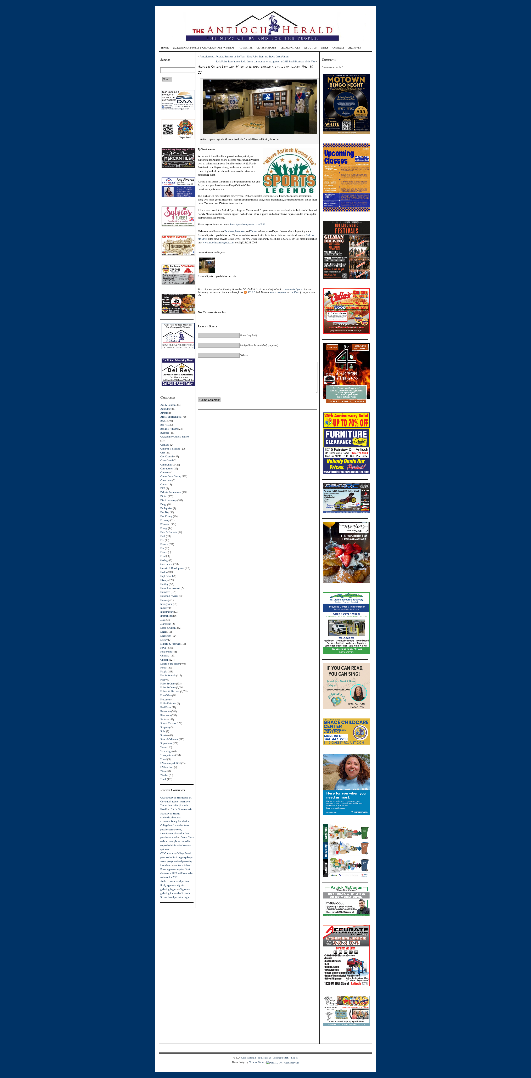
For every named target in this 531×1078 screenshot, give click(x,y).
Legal (163, 631)
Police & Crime (167, 683)
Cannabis (164, 444)
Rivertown (165, 715)
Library (164, 639)
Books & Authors (169, 428)
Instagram (240, 231)
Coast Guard (166, 460)
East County (166, 516)
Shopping (165, 727)
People (163, 671)
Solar (163, 731)
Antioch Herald (248, 1057)
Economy (165, 520)
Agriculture (166, 408)
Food (163, 556)
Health (163, 572)
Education (165, 524)
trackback (295, 292)
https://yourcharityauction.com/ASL (247, 224)
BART (163, 420)
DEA (162, 488)
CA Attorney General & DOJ (174, 436)
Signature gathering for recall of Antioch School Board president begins (175, 893)
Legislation (165, 635)
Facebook (229, 231)
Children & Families (170, 448)
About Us (310, 47)
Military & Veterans (170, 643)
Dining (163, 496)
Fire (162, 548)
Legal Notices (290, 47)
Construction (166, 468)
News (163, 647)
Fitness (163, 552)
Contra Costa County (170, 476)
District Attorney (168, 500)
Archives (354, 47)
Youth (163, 779)
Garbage (164, 560)
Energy (163, 528)
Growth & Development (172, 568)
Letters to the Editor (170, 663)
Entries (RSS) (264, 1057)
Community (166, 464)
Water (163, 771)
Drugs (163, 504)
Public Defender (168, 703)
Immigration (166, 604)
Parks (163, 667)
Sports (163, 735)
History (164, 580)
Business (164, 432)
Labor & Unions (168, 627)
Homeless (165, 592)
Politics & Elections (170, 691)
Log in (294, 1057)
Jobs (162, 620)
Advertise (245, 47)
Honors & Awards (169, 595)
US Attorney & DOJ (170, 763)
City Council (166, 456)
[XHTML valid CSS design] (282, 1062)
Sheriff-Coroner (168, 723)
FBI (162, 540)
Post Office (166, 695)
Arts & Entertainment (170, 416)
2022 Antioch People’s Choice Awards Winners (204, 47)
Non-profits (166, 651)
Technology (166, 751)
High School (166, 576)
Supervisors (166, 743)
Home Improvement (170, 588)
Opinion (164, 659)
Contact (338, 47)
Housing (164, 600)
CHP (162, 452)
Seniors (164, 719)
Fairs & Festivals (168, 532)
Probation (165, 699)
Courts (163, 484)
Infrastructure (167, 611)
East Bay (164, 512)
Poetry (163, 679)
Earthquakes (166, 508)
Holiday (164, 584)
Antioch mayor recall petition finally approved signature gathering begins (174, 885)
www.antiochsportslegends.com (218, 242)
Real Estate (165, 707)
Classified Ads (266, 47)
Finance (164, 544)
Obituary (164, 655)
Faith (162, 536)
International (166, 615)
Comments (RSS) (281, 1057)
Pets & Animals (168, 675)
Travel (163, 759)
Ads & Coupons (168, 404)
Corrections (166, 480)
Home (165, 47)
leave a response (277, 292)
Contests (164, 472)
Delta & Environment (170, 492)
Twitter (253, 231)
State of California (169, 739)
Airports (164, 412)
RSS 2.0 (251, 292)
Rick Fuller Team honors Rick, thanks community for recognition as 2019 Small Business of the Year (265, 61)
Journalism (165, 623)
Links (324, 47)
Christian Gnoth (256, 1062)
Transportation (167, 755)
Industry (164, 607)
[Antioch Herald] (265, 42)
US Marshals (166, 767)
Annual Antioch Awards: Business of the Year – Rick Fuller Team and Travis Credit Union (244, 56)
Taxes (163, 747)
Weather (164, 775)
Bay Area (164, 424)
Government (166, 564)
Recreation (165, 711)
